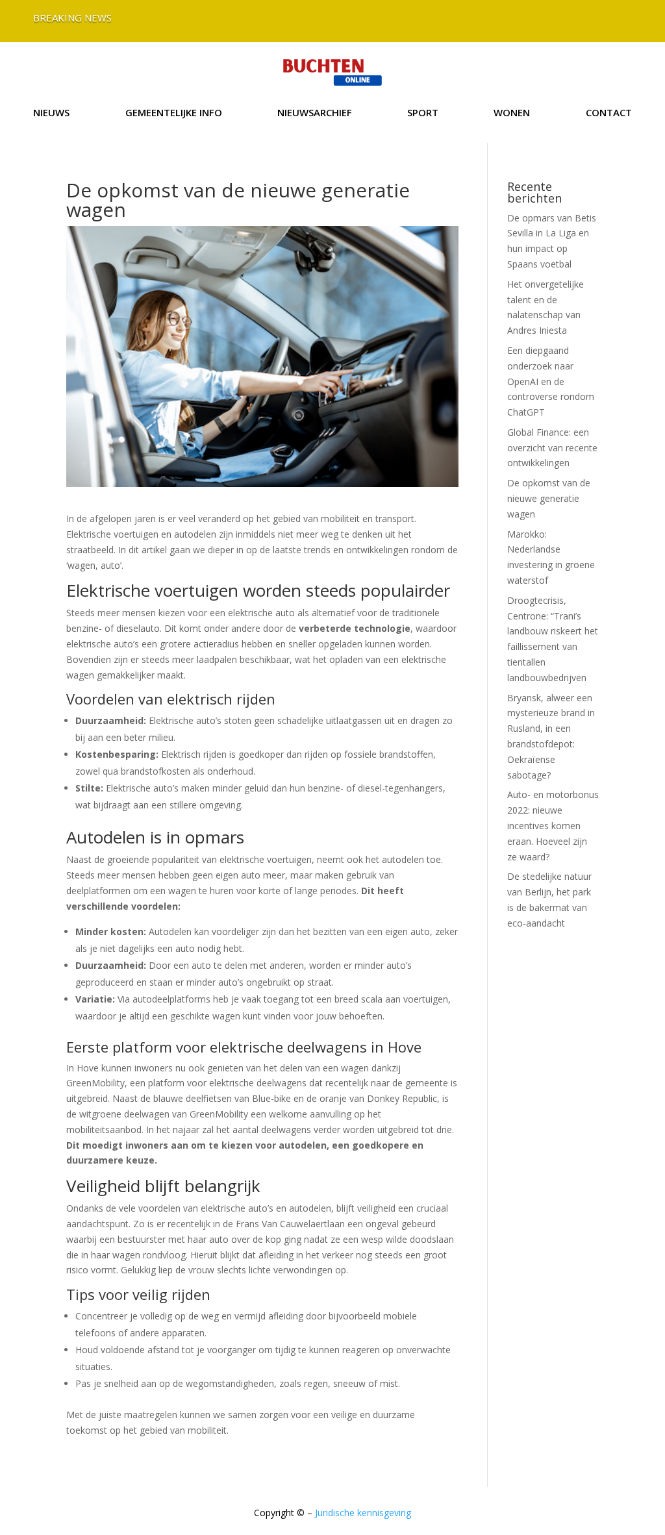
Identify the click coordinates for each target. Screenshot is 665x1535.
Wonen (512, 113)
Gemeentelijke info (173, 113)
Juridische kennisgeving (363, 1512)
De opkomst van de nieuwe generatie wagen (548, 498)
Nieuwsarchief (314, 113)
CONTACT (609, 113)
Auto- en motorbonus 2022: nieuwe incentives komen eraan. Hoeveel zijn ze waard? (553, 825)
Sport (422, 113)
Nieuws (51, 113)
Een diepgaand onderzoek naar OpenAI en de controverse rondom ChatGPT (550, 381)
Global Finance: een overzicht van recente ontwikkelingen (552, 447)
